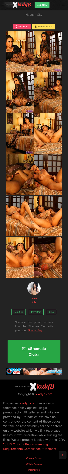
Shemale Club (45, 26)
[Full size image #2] (20, 92)
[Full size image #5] (48, 133)
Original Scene (34, 458)
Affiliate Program (34, 464)
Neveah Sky (34, 300)
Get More (23, 26)
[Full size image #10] (20, 257)
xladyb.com (44, 394)
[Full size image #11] (48, 257)
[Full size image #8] (20, 216)
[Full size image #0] (20, 51)
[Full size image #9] (48, 216)
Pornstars (36, 311)
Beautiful (18, 311)
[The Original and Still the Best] (34, 373)
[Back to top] (62, 455)
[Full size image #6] (20, 174)
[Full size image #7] (48, 174)
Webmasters (34, 469)
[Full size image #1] (48, 51)
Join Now (42, 4)
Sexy (51, 311)
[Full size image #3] (48, 92)
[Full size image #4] (20, 133)
